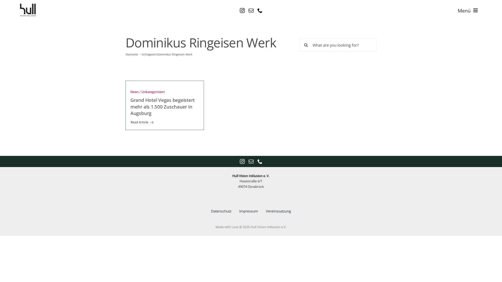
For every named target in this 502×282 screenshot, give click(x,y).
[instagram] (242, 10)
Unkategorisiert (153, 92)
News (134, 92)
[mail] (251, 10)
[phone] (259, 10)
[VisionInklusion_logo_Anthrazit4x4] (28, 5)
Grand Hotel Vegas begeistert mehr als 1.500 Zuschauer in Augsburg (162, 106)
